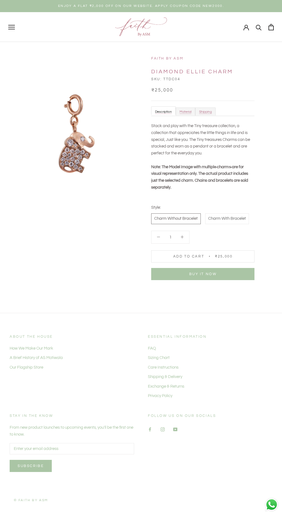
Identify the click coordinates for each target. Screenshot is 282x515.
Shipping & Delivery (165, 377)
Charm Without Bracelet (176, 218)
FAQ (152, 348)
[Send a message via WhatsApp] (271, 504)
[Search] (259, 27)
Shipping (205, 112)
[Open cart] (271, 27)
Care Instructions (163, 367)
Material (185, 112)
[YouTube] (175, 429)
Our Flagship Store (26, 367)
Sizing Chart (159, 358)
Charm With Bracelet (227, 218)
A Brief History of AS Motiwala (36, 358)
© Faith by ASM (31, 500)
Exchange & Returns (166, 386)
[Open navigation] (11, 27)
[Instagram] (163, 429)
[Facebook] (150, 429)
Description (163, 112)
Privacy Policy (160, 396)
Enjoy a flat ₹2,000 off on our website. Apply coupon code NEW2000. (141, 6)
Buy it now (203, 274)
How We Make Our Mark (31, 348)
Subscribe (31, 466)
